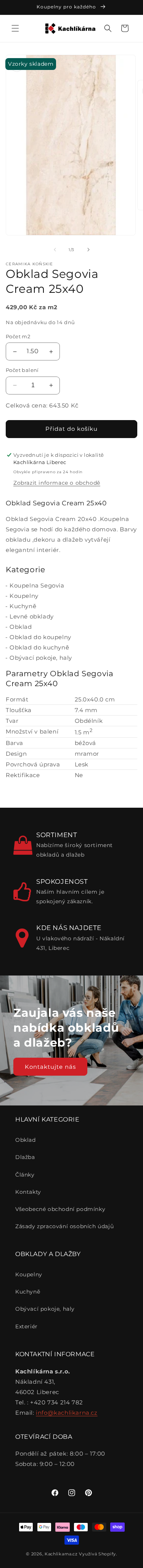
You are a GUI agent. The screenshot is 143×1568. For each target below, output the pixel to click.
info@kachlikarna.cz (66, 1412)
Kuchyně (23, 606)
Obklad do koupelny (40, 637)
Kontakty (28, 1191)
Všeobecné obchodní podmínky (60, 1209)
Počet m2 (18, 336)
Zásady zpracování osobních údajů (64, 1226)
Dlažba (25, 1157)
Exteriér (26, 1326)
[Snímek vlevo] (55, 249)
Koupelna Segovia (37, 585)
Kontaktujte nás (50, 1066)
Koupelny (24, 595)
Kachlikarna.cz (61, 1554)
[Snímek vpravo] (88, 249)
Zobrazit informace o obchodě (56, 482)
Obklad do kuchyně (39, 647)
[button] (15, 28)
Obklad (21, 626)
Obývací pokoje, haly (41, 657)
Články (25, 1174)
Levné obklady (32, 616)
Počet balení (22, 370)
